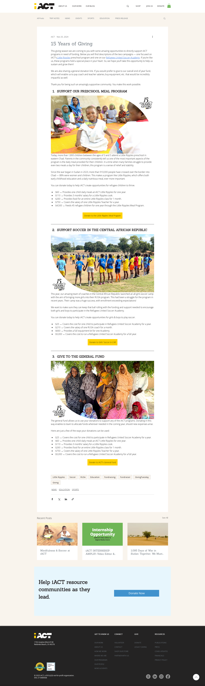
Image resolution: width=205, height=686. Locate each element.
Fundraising (109, 477)
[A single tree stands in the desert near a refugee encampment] (147, 534)
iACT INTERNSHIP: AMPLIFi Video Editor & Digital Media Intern (100, 552)
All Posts (40, 18)
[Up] (196, 677)
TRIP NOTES (54, 18)
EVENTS (79, 18)
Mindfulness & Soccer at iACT (55, 552)
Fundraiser (125, 477)
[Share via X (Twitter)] (59, 499)
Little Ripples (59, 477)
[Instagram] (161, 676)
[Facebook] (168, 676)
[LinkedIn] (155, 676)
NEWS (67, 18)
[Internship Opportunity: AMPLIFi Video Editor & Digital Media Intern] (102, 534)
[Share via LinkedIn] (66, 499)
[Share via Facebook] (52, 499)
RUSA (82, 477)
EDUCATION (105, 18)
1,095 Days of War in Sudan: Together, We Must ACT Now (146, 552)
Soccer (73, 477)
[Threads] (148, 676)
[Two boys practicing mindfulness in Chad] (57, 534)
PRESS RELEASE (121, 18)
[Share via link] (72, 499)
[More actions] (152, 36)
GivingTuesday (142, 477)
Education (95, 477)
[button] (169, 5)
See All (165, 517)
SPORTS (91, 18)
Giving (56, 482)
